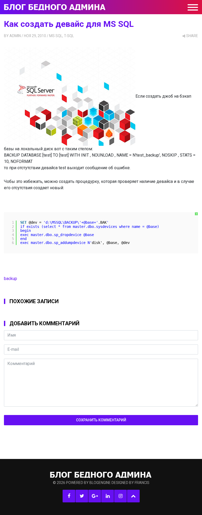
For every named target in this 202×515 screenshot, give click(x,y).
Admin (15, 36)
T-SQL (69, 36)
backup (10, 278)
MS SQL (55, 36)
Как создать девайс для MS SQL (69, 24)
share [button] (192, 36)
